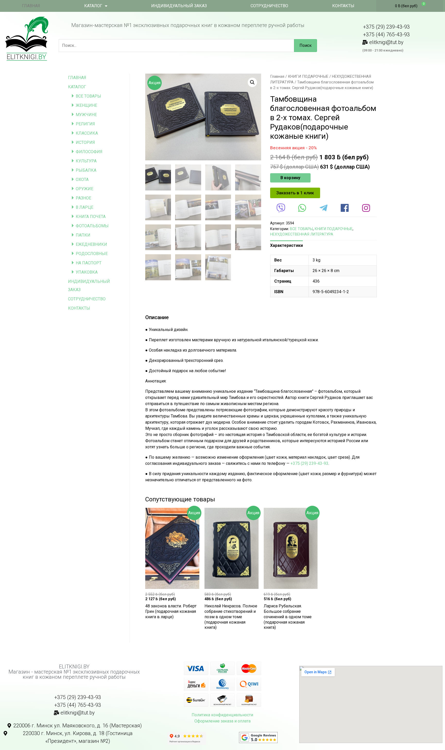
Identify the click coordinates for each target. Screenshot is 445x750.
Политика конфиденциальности (222, 714)
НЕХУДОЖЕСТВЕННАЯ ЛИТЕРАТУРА (301, 234)
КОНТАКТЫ (343, 5)
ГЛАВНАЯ (31, 5)
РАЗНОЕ (83, 198)
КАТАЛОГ (93, 5)
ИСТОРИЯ (85, 142)
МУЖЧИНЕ (86, 114)
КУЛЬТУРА (86, 161)
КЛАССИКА (87, 133)
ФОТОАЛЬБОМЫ (92, 225)
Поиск (305, 45)
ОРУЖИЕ (84, 188)
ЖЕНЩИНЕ (86, 105)
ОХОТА (82, 179)
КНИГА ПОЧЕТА (91, 216)
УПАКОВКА (87, 272)
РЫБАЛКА (86, 170)
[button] (295, 193)
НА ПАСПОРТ (88, 262)
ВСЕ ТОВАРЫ (88, 96)
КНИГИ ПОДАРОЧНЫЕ (308, 76)
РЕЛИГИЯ (85, 123)
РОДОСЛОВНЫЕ (92, 253)
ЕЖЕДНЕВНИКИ (91, 244)
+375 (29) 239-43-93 (309, 463)
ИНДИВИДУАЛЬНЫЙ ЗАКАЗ (179, 5)
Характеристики (286, 245)
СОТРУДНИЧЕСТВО (269, 5)
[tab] (286, 245)
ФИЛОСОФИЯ (89, 151)
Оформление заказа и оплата (222, 721)
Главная (277, 76)
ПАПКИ (83, 235)
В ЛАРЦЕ (84, 207)
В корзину (290, 177)
